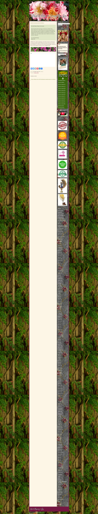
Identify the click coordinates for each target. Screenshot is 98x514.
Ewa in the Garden (60, 228)
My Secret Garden (60, 231)
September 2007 (60, 472)
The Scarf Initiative (61, 499)
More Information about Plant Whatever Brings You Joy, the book (62, 47)
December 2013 (60, 349)
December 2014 (60, 330)
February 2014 (60, 345)
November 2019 (60, 271)
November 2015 (60, 317)
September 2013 (60, 353)
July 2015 (59, 322)
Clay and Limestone (61, 213)
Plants (59, 495)
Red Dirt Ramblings (61, 233)
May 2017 (59, 296)
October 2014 (60, 334)
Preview (59, 25)
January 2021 (60, 263)
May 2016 (59, 309)
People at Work (36, 72)
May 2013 (59, 360)
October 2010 (60, 411)
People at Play (60, 490)
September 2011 (60, 393)
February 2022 (60, 258)
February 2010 (60, 424)
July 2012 (59, 376)
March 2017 (59, 298)
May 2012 (59, 380)
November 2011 (60, 390)
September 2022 (60, 253)
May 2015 (59, 324)
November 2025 (60, 247)
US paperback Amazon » (61, 80)
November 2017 (60, 289)
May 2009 (59, 439)
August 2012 (60, 375)
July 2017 (59, 293)
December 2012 (60, 368)
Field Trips (59, 484)
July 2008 (59, 455)
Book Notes (59, 479)
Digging (59, 221)
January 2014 (60, 347)
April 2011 (59, 401)
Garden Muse (60, 229)
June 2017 (59, 294)
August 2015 (60, 321)
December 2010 (60, 408)
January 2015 (60, 329)
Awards (59, 478)
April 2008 (59, 460)
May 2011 (59, 399)
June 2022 (59, 257)
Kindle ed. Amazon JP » (61, 99)
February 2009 (60, 444)
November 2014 (60, 332)
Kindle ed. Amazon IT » (61, 95)
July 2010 (59, 416)
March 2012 (59, 383)
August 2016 (60, 306)
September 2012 (60, 373)
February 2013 (60, 365)
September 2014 (60, 335)
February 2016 (60, 312)
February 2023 (60, 252)
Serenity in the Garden (61, 236)
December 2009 (60, 427)
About (59, 44)
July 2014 (59, 337)
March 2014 (59, 344)
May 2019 (59, 275)
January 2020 (60, 270)
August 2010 (60, 414)
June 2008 (59, 457)
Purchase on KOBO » (61, 82)
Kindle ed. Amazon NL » (62, 92)
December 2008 (60, 447)
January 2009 (60, 445)
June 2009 (59, 437)
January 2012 (60, 386)
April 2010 (59, 421)
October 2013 (60, 352)
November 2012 (60, 370)
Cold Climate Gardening (61, 215)
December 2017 (60, 288)
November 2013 (60, 350)
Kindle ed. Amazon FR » (61, 94)
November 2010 (60, 409)
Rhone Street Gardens (61, 234)
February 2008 (60, 463)
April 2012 (59, 381)
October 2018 (60, 280)
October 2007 (60, 470)
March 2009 (59, 442)
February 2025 (60, 248)
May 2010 (59, 419)
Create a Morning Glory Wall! (36, 79)
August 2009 (60, 434)
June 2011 (59, 398)
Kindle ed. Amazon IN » (61, 101)
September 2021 (60, 260)
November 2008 (60, 449)
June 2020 (59, 266)
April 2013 (59, 362)
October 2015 (60, 319)
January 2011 (60, 406)
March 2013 (59, 363)
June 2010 (59, 417)
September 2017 (60, 291)
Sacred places (60, 497)
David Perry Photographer (62, 220)
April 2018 (59, 283)
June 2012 (59, 378)
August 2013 (60, 355)
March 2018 (59, 285)
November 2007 (60, 468)
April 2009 (59, 440)
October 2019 (60, 273)
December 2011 (60, 388)
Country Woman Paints (61, 218)
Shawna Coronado (60, 237)
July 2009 (59, 436)
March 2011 (59, 403)
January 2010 (60, 426)
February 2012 (60, 385)
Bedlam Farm (60, 212)
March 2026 (59, 245)
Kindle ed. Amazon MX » (62, 88)
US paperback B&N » (61, 107)
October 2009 (60, 431)
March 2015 (59, 327)
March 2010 (59, 422)
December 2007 (60, 467)
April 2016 (59, 311)
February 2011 (60, 404)
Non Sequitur (60, 487)
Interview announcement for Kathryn (37, 22)
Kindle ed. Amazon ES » (61, 97)
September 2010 (60, 413)
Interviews (59, 485)
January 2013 (60, 367)
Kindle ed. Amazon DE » (62, 90)
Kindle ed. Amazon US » (61, 84)
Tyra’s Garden (60, 241)
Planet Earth (60, 494)
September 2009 (60, 432)
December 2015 (60, 316)
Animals (59, 476)
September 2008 (60, 452)
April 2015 (59, 326)
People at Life (60, 489)
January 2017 (60, 301)
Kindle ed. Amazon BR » (61, 103)
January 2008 (60, 465)
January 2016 (60, 314)
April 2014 (59, 342)
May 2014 (59, 340)
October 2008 (60, 450)
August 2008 (60, 454)
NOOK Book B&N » (61, 105)
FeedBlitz (64, 25)
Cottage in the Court (61, 217)
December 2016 (60, 303)
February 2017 (60, 299)
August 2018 (60, 281)
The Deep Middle (60, 239)
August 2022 (60, 255)
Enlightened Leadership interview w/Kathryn (48, 79)
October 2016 (60, 304)
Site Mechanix (35, 513)
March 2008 (59, 462)
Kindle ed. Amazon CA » (62, 86)
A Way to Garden (60, 210)
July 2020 (59, 265)
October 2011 (60, 391)
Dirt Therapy (60, 223)
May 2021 (59, 262)
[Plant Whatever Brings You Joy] (49, 20)
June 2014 (59, 339)
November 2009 (60, 429)
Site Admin (59, 504)
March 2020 (59, 268)
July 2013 (59, 357)
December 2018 (60, 278)
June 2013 (59, 358)
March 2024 (59, 250)
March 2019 (59, 276)
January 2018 (60, 286)
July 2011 (59, 396)
